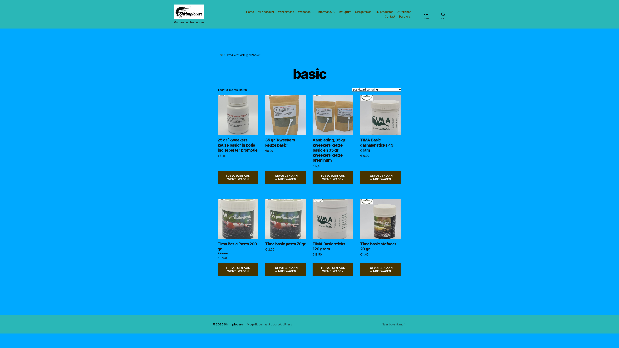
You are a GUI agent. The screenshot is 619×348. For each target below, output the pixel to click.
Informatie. (325, 12)
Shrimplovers (233, 324)
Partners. (405, 16)
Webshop (304, 12)
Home (250, 12)
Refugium (345, 12)
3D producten (384, 12)
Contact (390, 16)
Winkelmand (286, 12)
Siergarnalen (363, 12)
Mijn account (266, 12)
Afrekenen (404, 12)
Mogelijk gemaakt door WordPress (269, 324)
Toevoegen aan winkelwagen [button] (238, 177)
